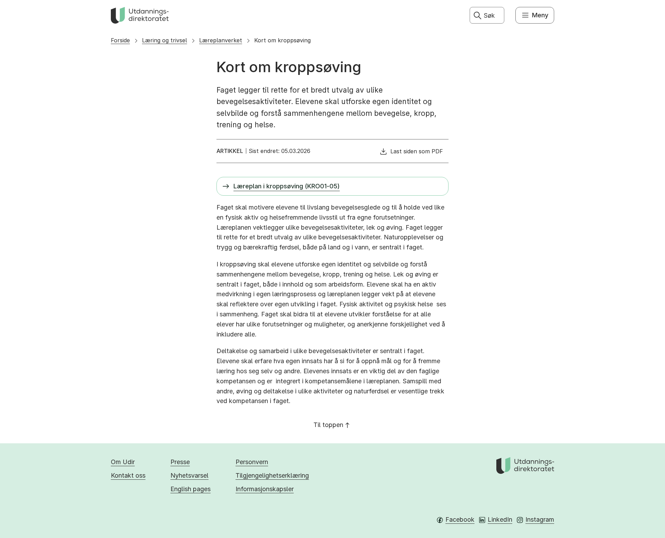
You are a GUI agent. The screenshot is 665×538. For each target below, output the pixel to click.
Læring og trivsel (164, 40)
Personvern (252, 462)
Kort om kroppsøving (282, 40)
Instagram (539, 519)
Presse (180, 462)
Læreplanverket (220, 40)
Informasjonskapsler (265, 489)
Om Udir (123, 462)
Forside (120, 40)
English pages (190, 489)
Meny (540, 15)
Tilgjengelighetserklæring (272, 475)
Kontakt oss (128, 475)
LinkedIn (500, 519)
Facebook (460, 519)
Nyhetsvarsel (189, 475)
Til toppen (328, 424)
